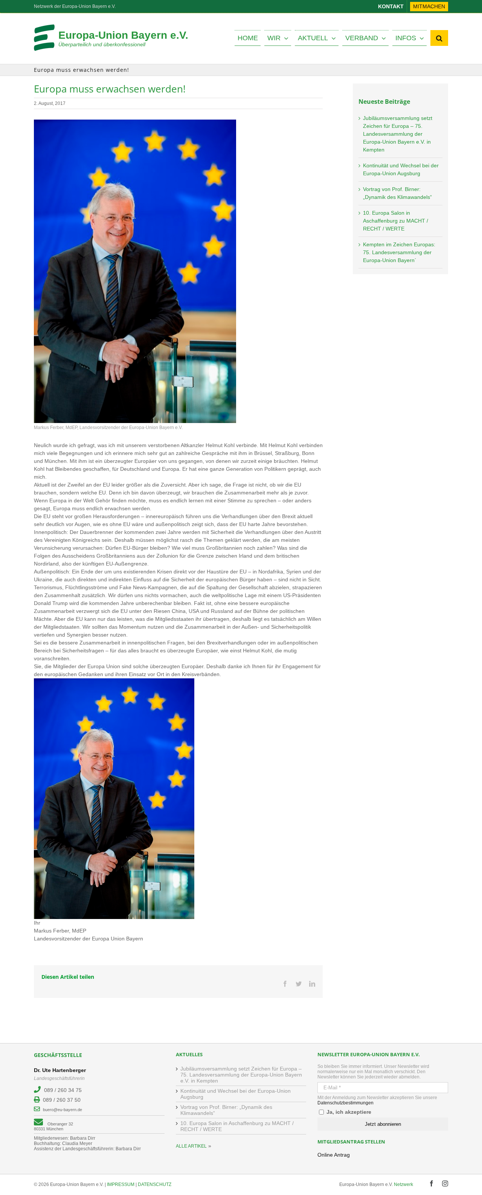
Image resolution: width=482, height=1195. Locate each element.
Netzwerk (403, 1184)
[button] (439, 38)
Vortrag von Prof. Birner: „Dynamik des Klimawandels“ (226, 1110)
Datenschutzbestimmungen (345, 1103)
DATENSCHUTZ (154, 1184)
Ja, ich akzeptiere (348, 1112)
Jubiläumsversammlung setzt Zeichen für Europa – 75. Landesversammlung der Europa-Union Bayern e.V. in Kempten (397, 134)
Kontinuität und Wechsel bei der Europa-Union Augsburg (235, 1094)
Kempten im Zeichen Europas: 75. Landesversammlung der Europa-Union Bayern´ (399, 252)
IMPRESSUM (120, 1184)
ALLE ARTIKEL (191, 1146)
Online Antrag (333, 1155)
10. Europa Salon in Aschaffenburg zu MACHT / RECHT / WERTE (395, 221)
